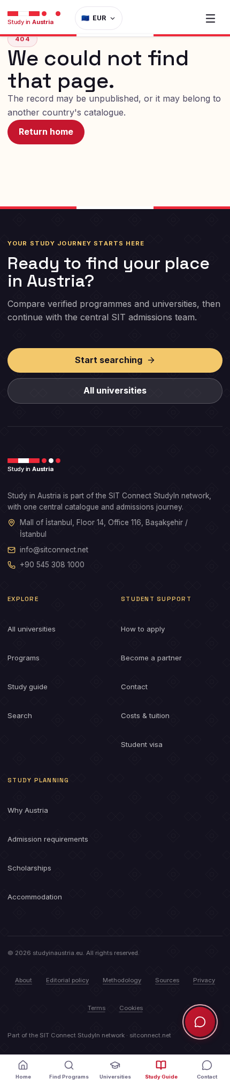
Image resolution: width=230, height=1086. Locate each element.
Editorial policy (67, 980)
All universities (115, 390)
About (23, 980)
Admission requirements (47, 839)
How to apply (143, 629)
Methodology (122, 980)
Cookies (131, 1008)
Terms (96, 1008)
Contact (134, 686)
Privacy (204, 980)
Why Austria (27, 810)
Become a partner (151, 657)
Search (19, 715)
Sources (167, 980)
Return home (46, 131)
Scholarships (29, 868)
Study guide (27, 686)
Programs (23, 657)
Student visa (142, 744)
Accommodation (34, 896)
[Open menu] (210, 18)
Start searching (108, 360)
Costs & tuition (145, 715)
